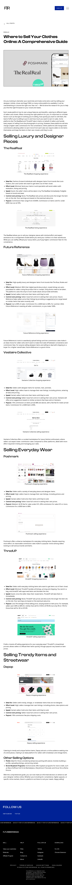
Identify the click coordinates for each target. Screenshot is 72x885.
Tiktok (17, 813)
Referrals (6, 852)
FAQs (21, 849)
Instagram (7, 813)
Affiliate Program (8, 856)
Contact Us (23, 856)
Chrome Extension (60, 852)
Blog (21, 852)
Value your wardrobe (9, 849)
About (22, 859)
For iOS (57, 849)
